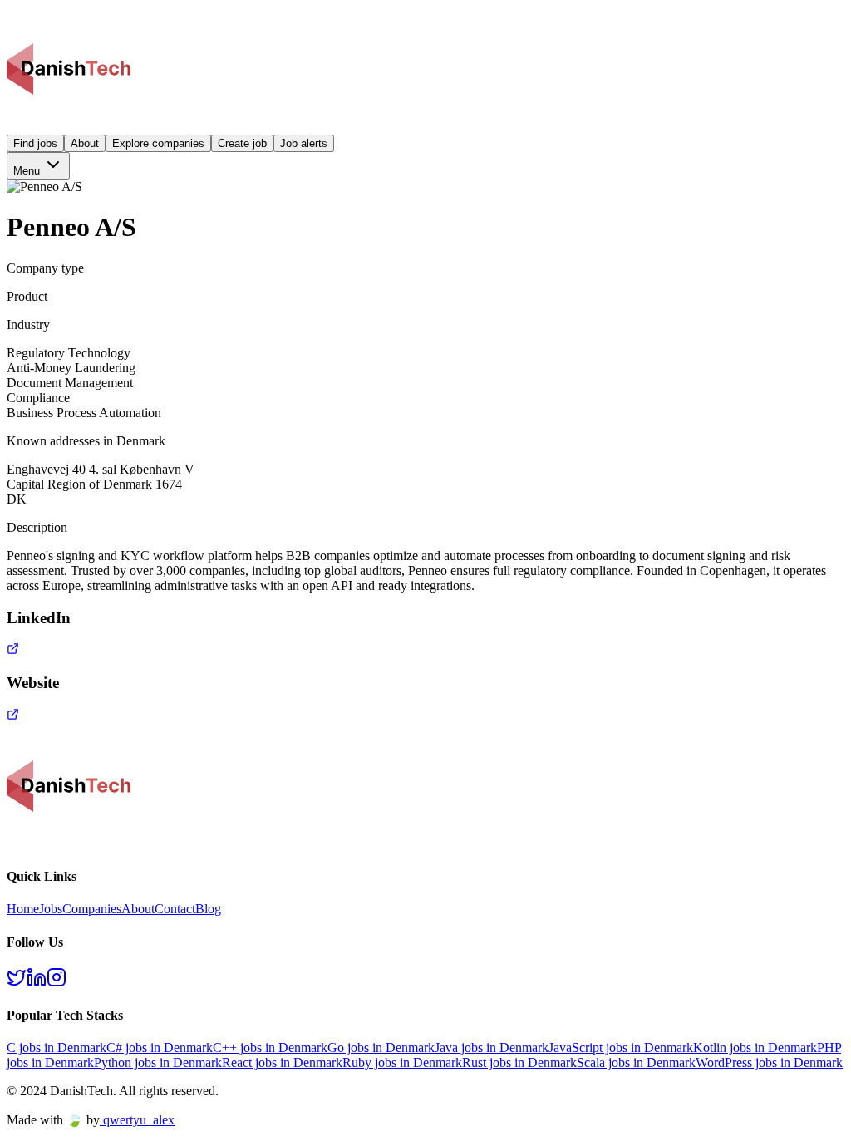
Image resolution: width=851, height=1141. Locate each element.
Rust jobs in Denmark (519, 1062)
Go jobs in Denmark (381, 1047)
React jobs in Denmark (282, 1062)
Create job (242, 143)
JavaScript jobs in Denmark (620, 1047)
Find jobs (35, 143)
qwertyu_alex (139, 1120)
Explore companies (158, 143)
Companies (91, 909)
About (85, 143)
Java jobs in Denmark (491, 1047)
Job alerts (303, 143)
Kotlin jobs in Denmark (755, 1047)
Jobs (50, 909)
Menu (28, 171)
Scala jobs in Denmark (636, 1062)
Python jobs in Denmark (158, 1062)
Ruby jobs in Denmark (402, 1062)
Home (23, 909)
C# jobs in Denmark (159, 1047)
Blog (208, 909)
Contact (175, 909)
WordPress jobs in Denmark (769, 1062)
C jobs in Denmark (56, 1047)
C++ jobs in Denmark (270, 1047)
